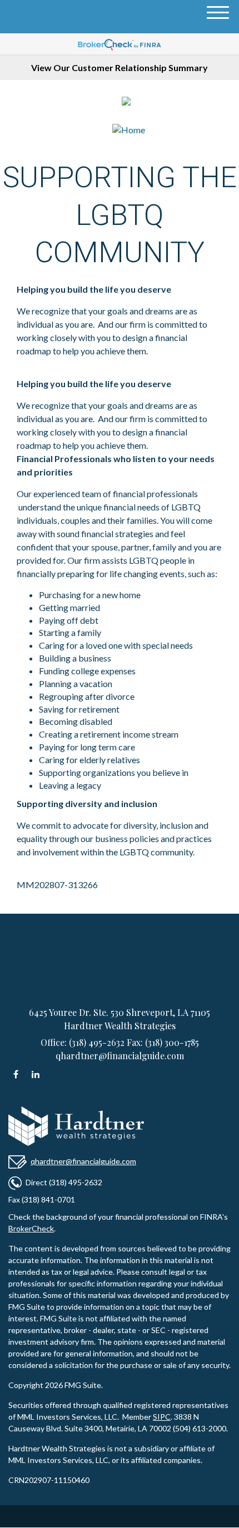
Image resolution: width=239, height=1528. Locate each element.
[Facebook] (15, 1075)
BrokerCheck (31, 1228)
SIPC (162, 1416)
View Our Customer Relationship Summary (119, 67)
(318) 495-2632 (175, 103)
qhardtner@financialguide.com (83, 1161)
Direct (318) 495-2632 (64, 1182)
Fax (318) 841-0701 (41, 1199)
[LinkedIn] (35, 1075)
